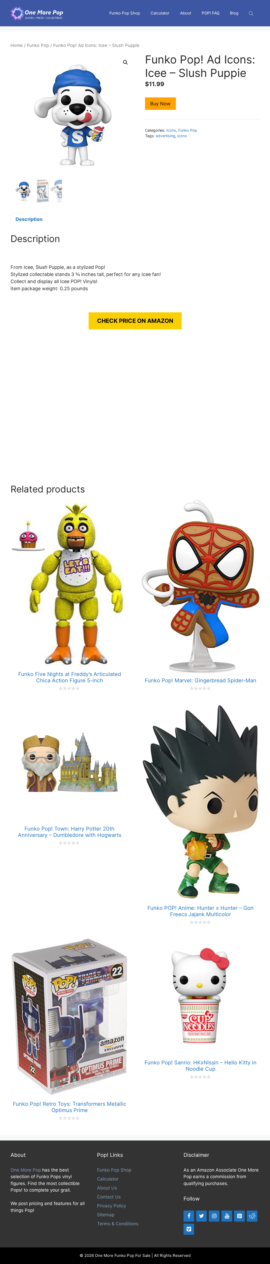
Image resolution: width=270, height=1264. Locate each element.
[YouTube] (226, 1216)
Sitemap (105, 1214)
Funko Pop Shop (124, 13)
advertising (165, 136)
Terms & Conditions (117, 1223)
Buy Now (160, 103)
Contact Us (109, 1196)
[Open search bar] (251, 13)
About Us (107, 1188)
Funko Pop (38, 45)
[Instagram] (214, 1216)
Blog (234, 13)
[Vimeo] (189, 1229)
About (185, 13)
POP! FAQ (210, 13)
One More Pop (26, 1170)
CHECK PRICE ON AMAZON (135, 320)
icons (182, 136)
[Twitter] (201, 1216)
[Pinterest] (239, 1216)
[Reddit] (252, 1216)
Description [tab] (29, 219)
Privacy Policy (111, 1205)
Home (17, 45)
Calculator (160, 13)
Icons (171, 130)
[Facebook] (189, 1216)
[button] (125, 62)
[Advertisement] (135, 412)
